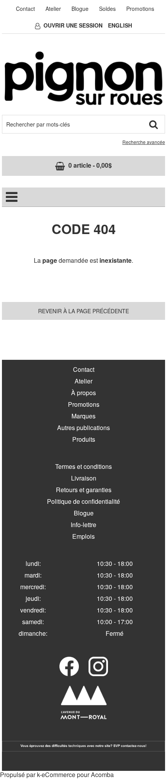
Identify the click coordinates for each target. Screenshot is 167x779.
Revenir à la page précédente (83, 311)
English (120, 25)
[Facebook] (69, 666)
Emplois (83, 536)
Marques (83, 415)
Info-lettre (83, 524)
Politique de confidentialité (83, 501)
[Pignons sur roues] (83, 78)
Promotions (140, 8)
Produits (83, 439)
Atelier (53, 8)
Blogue (80, 8)
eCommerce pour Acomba (78, 774)
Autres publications (83, 427)
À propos (83, 392)
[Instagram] (98, 666)
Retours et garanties (83, 489)
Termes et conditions (83, 466)
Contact (25, 8)
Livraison (83, 478)
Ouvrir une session (73, 25)
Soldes (107, 8)
